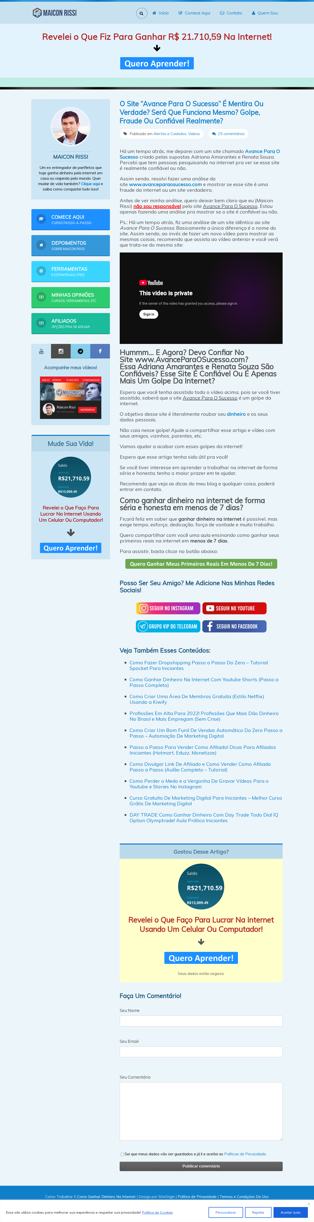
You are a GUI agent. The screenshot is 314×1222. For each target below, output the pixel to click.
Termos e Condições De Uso (244, 1196)
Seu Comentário (135, 1077)
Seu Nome (130, 1010)
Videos (194, 133)
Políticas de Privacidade (245, 1153)
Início (164, 12)
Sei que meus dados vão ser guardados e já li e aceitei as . (196, 1153)
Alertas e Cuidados (170, 133)
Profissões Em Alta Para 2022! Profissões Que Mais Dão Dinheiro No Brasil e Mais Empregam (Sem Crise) (204, 716)
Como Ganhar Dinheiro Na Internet (106, 1196)
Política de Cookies (157, 1212)
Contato (234, 12)
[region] (157, 1211)
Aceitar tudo (291, 1212)
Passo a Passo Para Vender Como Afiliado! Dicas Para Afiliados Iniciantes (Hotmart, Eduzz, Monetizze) (203, 750)
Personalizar (226, 1212)
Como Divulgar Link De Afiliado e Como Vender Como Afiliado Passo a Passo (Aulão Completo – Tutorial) (200, 767)
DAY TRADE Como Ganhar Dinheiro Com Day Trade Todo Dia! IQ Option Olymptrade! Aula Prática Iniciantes (204, 817)
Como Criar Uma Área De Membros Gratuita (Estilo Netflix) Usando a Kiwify (197, 699)
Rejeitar (258, 1212)
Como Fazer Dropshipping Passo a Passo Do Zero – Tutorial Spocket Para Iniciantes (199, 665)
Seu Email (129, 1041)
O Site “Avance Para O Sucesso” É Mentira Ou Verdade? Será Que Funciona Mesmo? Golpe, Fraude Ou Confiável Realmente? (191, 112)
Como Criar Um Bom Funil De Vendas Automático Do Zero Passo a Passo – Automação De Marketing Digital (206, 733)
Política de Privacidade (197, 1196)
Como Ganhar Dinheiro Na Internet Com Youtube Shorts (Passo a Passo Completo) (204, 682)
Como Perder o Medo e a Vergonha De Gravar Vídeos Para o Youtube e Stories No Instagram (199, 784)
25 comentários (231, 133)
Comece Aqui (197, 12)
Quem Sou (268, 12)
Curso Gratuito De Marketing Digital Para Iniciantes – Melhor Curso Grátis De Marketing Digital (206, 800)
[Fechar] (309, 1204)
